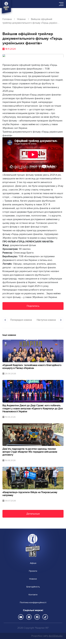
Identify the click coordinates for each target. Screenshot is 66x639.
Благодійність (33, 586)
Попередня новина (21, 319)
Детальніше (33, 513)
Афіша (33, 563)
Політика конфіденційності (33, 602)
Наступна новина (46, 319)
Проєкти (33, 571)
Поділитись (33, 306)
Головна (7, 19)
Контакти (33, 594)
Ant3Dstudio (55, 635)
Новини (21, 19)
